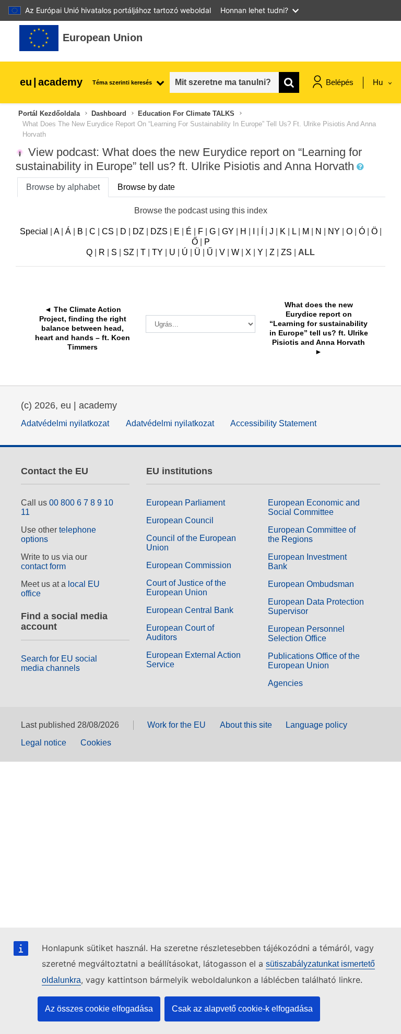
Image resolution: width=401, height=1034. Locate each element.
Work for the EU (176, 724)
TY (157, 252)
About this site (246, 724)
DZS (159, 231)
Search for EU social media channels (59, 663)
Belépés (339, 82)
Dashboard (108, 113)
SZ (128, 252)
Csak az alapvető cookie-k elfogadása (242, 1008)
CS (108, 231)
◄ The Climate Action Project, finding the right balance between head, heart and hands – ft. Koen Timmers (83, 328)
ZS (286, 252)
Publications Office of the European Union (314, 661)
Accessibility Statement (273, 423)
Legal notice (43, 742)
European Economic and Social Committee (314, 507)
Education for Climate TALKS (186, 113)
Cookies (95, 742)
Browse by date (146, 187)
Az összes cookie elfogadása (99, 1008)
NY (334, 231)
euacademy (51, 82)
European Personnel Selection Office (306, 633)
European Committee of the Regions (312, 534)
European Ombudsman (311, 584)
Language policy (316, 724)
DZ (138, 231)
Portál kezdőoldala (49, 113)
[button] (361, 167)
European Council (180, 520)
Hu (379, 82)
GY (228, 231)
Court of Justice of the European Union (186, 588)
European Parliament (185, 502)
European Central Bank (189, 610)
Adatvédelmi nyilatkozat (65, 423)
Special (34, 231)
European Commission (188, 565)
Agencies (285, 683)
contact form (43, 566)
